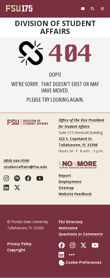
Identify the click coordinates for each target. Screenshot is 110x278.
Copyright (16, 249)
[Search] (92, 8)
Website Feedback (75, 193)
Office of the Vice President (81, 120)
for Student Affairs (74, 126)
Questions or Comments (81, 233)
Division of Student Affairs (55, 27)
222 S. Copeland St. (76, 138)
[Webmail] (83, 8)
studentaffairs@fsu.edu (25, 166)
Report (65, 175)
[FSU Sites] (102, 8)
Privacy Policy (19, 243)
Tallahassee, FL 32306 (78, 144)
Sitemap (66, 187)
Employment (70, 181)
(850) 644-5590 (16, 160)
